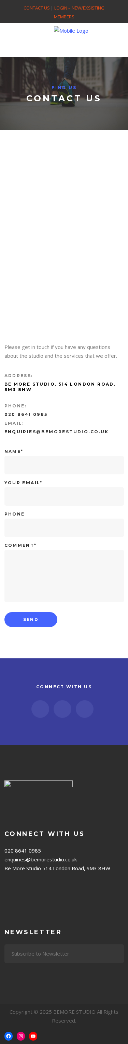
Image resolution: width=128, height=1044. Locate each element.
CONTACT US (37, 8)
